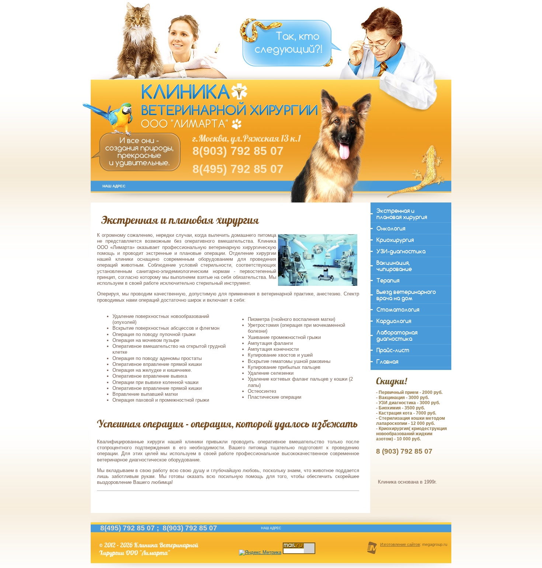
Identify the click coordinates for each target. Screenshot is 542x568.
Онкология (390, 228)
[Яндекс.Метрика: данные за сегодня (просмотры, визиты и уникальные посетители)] (260, 552)
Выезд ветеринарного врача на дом (406, 295)
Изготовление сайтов (400, 544)
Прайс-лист (392, 350)
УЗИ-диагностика (400, 251)
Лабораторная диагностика (396, 335)
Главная (387, 361)
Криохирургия (395, 239)
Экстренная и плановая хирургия (401, 214)
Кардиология (393, 321)
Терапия (387, 280)
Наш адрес (114, 186)
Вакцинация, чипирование (394, 266)
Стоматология (397, 309)
